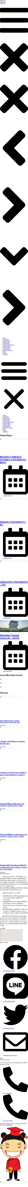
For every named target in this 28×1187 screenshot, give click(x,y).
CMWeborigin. (9, 1125)
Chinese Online (6, 346)
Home (4, 338)
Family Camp (6, 342)
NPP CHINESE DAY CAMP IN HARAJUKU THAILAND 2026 (10, 721)
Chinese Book (6, 349)
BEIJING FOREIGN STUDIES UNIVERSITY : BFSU (13, 459)
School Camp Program (8, 344)
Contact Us (5, 354)
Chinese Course (6, 347)
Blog (4, 351)
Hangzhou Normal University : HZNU (9, 636)
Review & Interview (8, 350)
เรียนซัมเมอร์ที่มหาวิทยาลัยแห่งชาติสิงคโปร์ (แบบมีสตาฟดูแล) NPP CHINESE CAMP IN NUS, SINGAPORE (13, 867)
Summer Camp (6, 340)
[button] (14, 385)
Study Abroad (6, 343)
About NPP (6, 339)
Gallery (4, 353)
